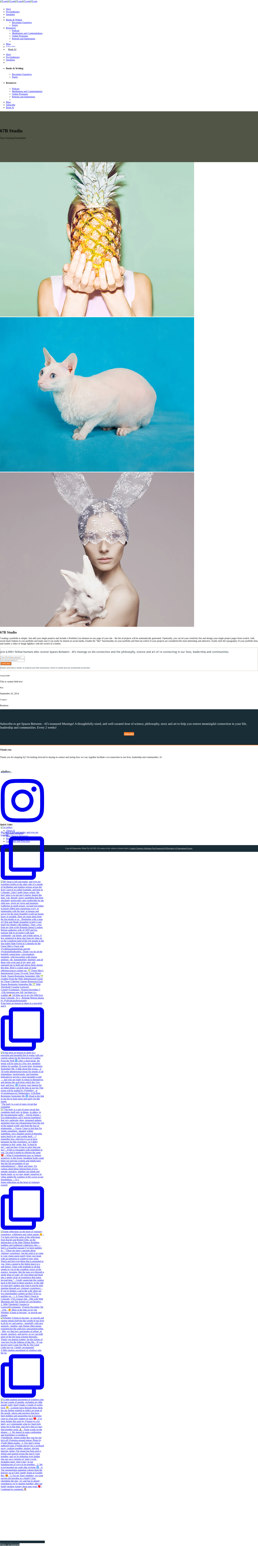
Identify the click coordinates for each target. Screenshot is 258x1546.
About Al (10, 830)
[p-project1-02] (97, 471)
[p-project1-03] (97, 626)
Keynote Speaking (14, 833)
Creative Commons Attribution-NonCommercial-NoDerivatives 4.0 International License (161, 848)
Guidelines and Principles (18, 841)
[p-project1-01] (97, 316)
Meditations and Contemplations (21, 838)
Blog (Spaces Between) (17, 836)
